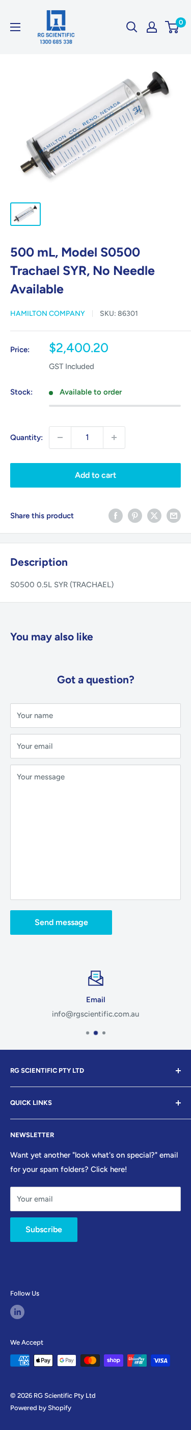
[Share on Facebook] (115, 515)
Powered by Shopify (40, 1408)
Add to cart (95, 475)
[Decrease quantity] (60, 437)
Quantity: (26, 437)
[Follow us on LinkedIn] (17, 1312)
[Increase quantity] (114, 437)
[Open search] (132, 27)
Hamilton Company (47, 313)
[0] (172, 27)
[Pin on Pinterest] (135, 515)
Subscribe (43, 1229)
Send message (61, 922)
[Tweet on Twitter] (154, 515)
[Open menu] (15, 27)
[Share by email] (174, 515)
